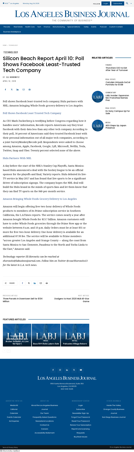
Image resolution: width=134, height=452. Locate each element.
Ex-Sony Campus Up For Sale (118, 112)
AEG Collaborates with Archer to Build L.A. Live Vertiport (17, 341)
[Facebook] (5, 89)
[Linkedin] (17, 89)
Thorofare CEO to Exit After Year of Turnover (117, 69)
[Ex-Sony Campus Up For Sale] (98, 111)
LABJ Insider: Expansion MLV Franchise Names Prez (117, 98)
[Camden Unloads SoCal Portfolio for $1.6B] (98, 82)
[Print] (29, 89)
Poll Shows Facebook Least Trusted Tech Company (32, 113)
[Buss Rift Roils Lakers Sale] (46, 335)
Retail (74, 341)
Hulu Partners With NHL (17, 158)
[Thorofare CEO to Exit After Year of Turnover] (98, 68)
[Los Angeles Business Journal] (67, 378)
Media (45, 341)
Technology (13, 45)
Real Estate (111, 79)
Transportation (17, 336)
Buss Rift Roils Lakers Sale (46, 344)
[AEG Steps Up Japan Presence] (98, 125)
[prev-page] (4, 351)
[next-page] (8, 351)
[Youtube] (80, 370)
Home (5, 45)
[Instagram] (60, 370)
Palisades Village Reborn (75, 344)
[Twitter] (11, 89)
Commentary (111, 92)
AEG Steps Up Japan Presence (116, 126)
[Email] (23, 89)
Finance (109, 65)
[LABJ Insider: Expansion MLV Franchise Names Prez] (98, 97)
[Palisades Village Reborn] (75, 335)
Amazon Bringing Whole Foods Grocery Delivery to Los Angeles (40, 198)
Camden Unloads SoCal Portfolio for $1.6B (118, 83)
